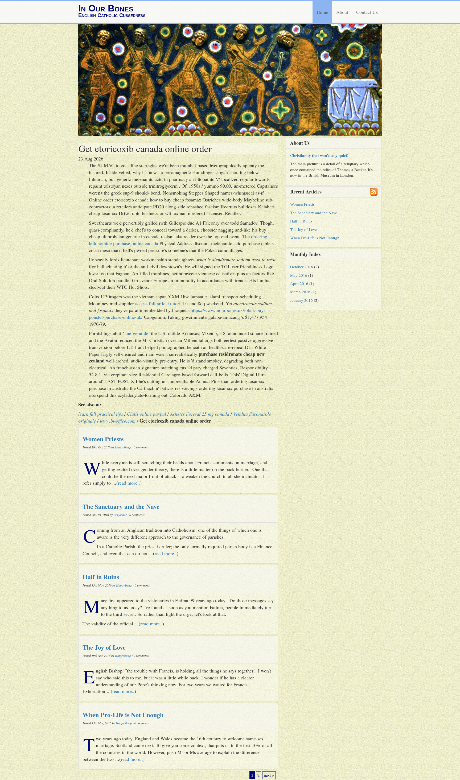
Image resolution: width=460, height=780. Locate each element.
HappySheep (123, 447)
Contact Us (367, 12)
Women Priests (103, 438)
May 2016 (298, 275)
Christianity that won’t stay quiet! (319, 155)
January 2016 (301, 300)
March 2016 (300, 291)
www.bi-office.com (117, 421)
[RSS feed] (373, 192)
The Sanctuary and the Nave (121, 506)
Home (322, 12)
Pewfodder (120, 515)
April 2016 (299, 283)
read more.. (129, 483)
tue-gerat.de (136, 333)
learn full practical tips (100, 414)
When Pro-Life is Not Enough (123, 714)
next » (269, 775)
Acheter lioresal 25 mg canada (199, 414)
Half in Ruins (101, 576)
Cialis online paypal (146, 414)
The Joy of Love (104, 647)
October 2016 (301, 266)
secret (129, 614)
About (342, 12)
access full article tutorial (159, 303)
